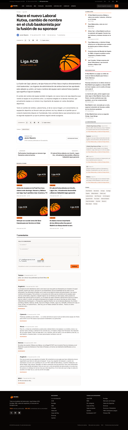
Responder (21, 280)
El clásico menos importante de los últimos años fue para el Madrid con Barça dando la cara (61, 223)
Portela (95, 203)
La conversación (98, 1)
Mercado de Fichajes (109, 401)
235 (62, 228)
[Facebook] (15, 412)
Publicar (74, 266)
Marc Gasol (89, 203)
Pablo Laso (102, 193)
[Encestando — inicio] (14, 6)
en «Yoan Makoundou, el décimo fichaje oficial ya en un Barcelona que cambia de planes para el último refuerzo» (98, 131)
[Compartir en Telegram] (36, 40)
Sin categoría (90, 403)
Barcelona (96, 190)
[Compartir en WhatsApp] (25, 40)
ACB (23, 6)
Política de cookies (82, 425)
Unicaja (102, 190)
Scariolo (98, 201)
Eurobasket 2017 (91, 413)
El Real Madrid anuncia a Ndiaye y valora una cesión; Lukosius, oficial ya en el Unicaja (99, 17)
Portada (19, 12)
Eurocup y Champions (109, 408)
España (88, 193)
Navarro (104, 201)
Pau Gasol (96, 198)
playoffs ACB (89, 198)
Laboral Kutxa (25, 129)
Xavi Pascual (98, 196)
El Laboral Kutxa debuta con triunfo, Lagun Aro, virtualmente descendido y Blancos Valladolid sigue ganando (63, 190)
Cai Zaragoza (106, 196)
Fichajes (41, 6)
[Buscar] (116, 6)
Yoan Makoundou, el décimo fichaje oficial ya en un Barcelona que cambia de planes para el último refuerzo (99, 44)
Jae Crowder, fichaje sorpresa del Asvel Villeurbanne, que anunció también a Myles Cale (98, 62)
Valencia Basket (105, 198)
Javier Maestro (22, 35)
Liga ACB (24, 12)
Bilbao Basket (94, 193)
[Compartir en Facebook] (33, 40)
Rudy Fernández (90, 201)
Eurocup (66, 6)
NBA (35, 6)
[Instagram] (19, 412)
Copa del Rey (58, 6)
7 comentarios (61, 35)
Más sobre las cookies (94, 425)
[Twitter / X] (11, 412)
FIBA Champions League (110, 410)
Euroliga (29, 6)
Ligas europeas (91, 408)
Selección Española (108, 403)
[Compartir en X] (29, 40)
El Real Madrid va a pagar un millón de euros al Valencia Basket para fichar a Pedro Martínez (96, 76)
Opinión (73, 6)
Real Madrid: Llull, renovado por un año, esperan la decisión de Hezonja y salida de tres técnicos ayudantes (97, 107)
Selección (48, 6)
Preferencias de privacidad (111, 425)
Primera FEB (106, 413)
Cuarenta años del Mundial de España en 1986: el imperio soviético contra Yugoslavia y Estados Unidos (99, 53)
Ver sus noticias (73, 138)
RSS (105, 1)
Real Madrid (89, 190)
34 (29, 195)
